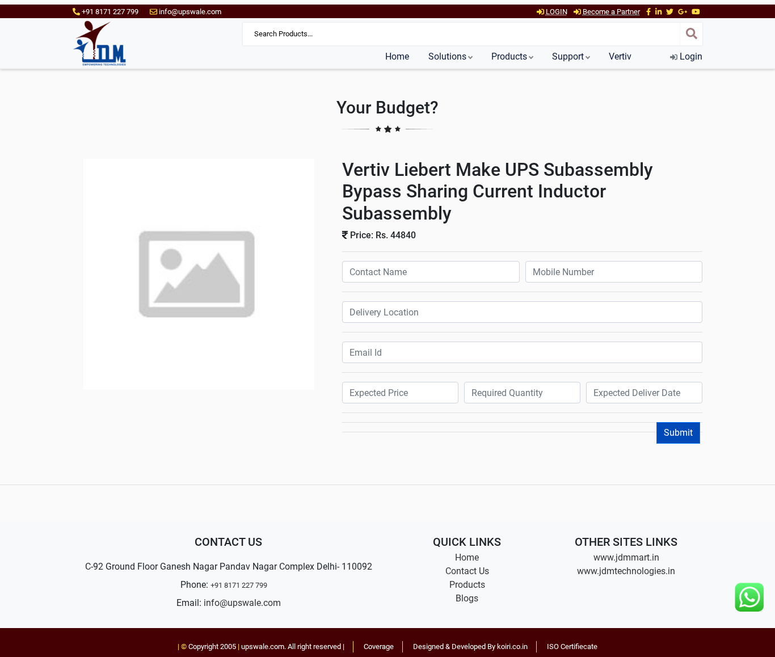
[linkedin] (658, 11)
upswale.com (262, 646)
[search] (691, 34)
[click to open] (198, 273)
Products (509, 56)
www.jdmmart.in (626, 557)
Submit (678, 432)
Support (568, 56)
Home (397, 56)
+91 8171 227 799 (238, 585)
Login (689, 56)
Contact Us (467, 571)
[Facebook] (648, 11)
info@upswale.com (242, 602)
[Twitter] (669, 11)
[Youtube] (696, 11)
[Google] (682, 11)
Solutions (447, 56)
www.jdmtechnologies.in (626, 571)
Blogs (467, 598)
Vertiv (620, 56)
